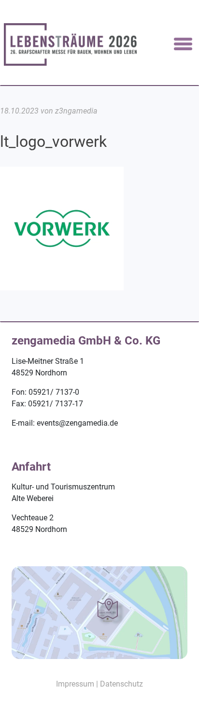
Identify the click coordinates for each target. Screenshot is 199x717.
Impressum (75, 683)
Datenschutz (121, 683)
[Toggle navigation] (183, 44)
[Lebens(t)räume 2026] (70, 43)
